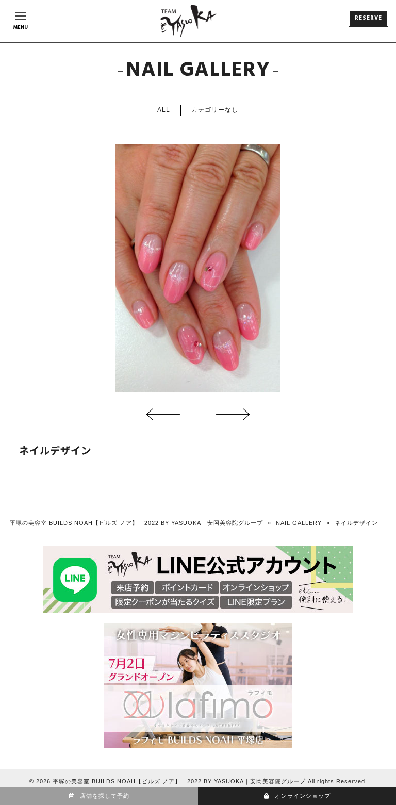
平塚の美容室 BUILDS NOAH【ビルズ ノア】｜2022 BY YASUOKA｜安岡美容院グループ (136, 523)
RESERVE (368, 18)
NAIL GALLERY (299, 523)
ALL (163, 109)
